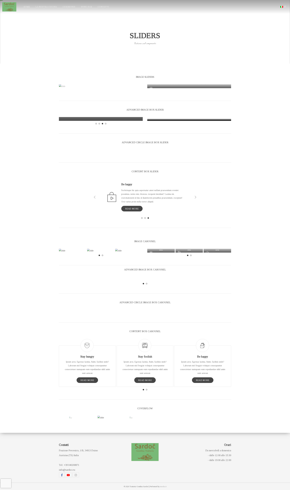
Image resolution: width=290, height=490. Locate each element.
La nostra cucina (46, 7)
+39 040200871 (71, 465)
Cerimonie (69, 7)
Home (27, 7)
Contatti (103, 7)
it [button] (285, 7)
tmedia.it (163, 486)
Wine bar (86, 7)
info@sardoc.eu (67, 469)
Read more (132, 209)
